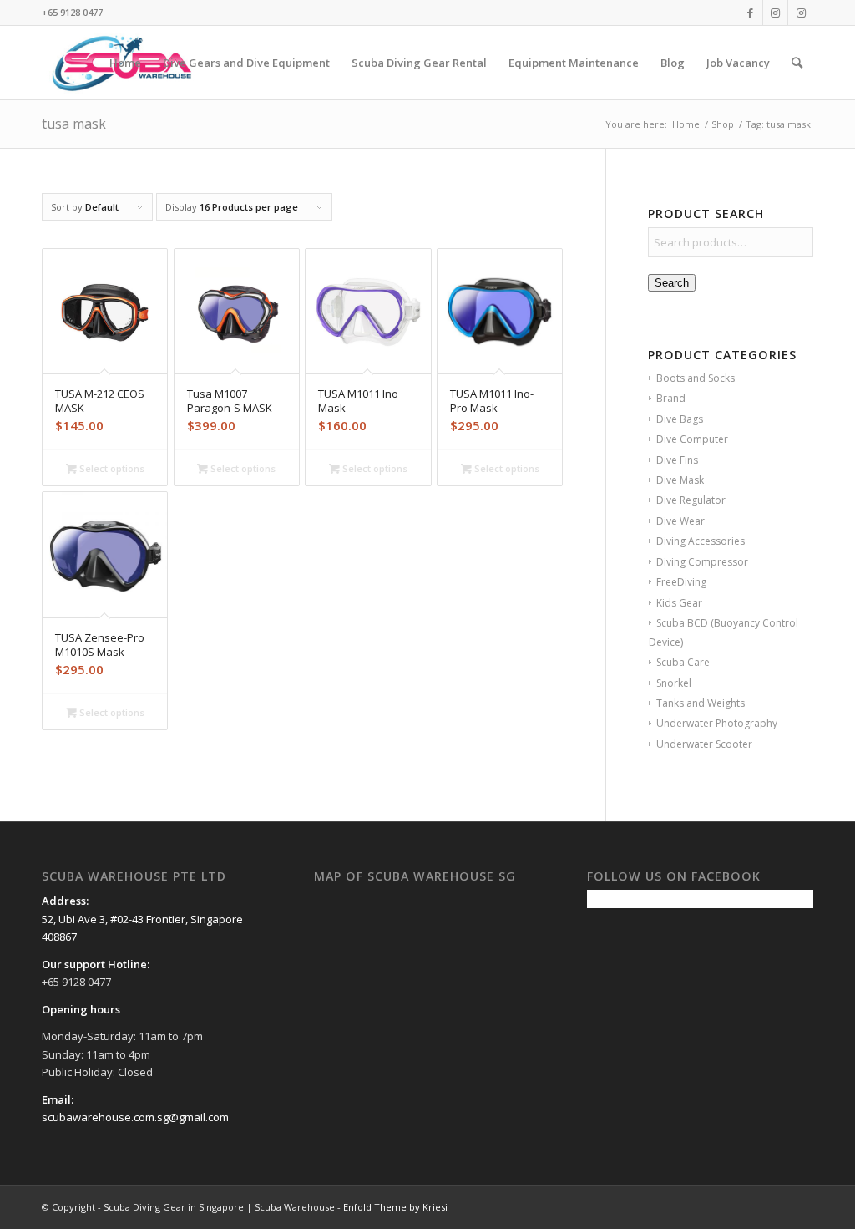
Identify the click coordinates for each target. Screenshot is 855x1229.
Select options (110, 468)
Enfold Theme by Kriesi (395, 1207)
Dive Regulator (691, 500)
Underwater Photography (716, 723)
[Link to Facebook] (750, 12)
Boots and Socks (695, 378)
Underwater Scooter (704, 744)
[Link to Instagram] (775, 12)
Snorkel (673, 683)
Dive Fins (677, 460)
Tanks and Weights (700, 703)
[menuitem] (125, 62)
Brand (671, 398)
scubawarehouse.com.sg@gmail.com (135, 1117)
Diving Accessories (700, 541)
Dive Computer (692, 439)
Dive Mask (680, 480)
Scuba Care (683, 662)
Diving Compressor (702, 562)
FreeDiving (681, 582)
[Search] (797, 62)
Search (672, 283)
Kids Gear (679, 603)
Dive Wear (680, 521)
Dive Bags (679, 419)
